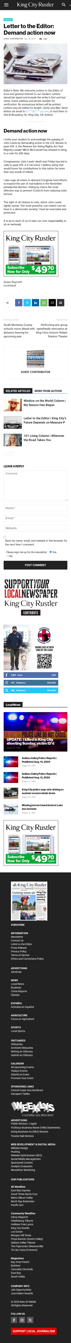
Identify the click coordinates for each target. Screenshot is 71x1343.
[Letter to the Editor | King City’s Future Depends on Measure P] (13, 422)
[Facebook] (18, 302)
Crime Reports (19, 991)
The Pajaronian (19, 1246)
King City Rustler (20, 1228)
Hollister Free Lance (22, 1224)
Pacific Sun (17, 1205)
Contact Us (17, 940)
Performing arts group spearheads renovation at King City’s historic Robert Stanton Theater (51, 330)
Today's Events (19, 1070)
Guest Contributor (13, 38)
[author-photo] (35, 359)
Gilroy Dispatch (19, 1217)
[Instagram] (22, 1320)
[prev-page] (6, 453)
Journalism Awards (22, 1293)
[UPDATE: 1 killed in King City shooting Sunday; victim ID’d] (35, 732)
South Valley (18, 1276)
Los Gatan (17, 1231)
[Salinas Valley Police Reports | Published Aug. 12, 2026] (11, 777)
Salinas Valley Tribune (23, 1242)
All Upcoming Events (22, 1067)
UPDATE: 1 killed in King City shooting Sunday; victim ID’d (30, 741)
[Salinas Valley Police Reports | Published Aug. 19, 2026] (11, 761)
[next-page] (11, 453)
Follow (51, 682)
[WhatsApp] (44, 302)
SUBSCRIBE (18, 924)
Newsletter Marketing (23, 1169)
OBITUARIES (18, 1040)
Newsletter (17, 936)
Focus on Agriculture (22, 1019)
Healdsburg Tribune (22, 1220)
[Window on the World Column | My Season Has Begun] (13, 405)
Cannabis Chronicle (22, 1269)
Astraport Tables (20, 1093)
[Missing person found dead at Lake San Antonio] (11, 808)
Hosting (15, 1151)
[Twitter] (27, 302)
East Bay (16, 1272)
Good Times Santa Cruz (24, 1194)
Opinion (8, 19)
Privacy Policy (19, 951)
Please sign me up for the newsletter (26, 552)
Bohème (15, 1265)
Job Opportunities (21, 1289)
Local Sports (18, 1031)
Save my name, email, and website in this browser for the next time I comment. (36, 542)
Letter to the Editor (21, 944)
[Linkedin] (35, 302)
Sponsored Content (22, 1162)
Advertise (16, 971)
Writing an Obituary (22, 1051)
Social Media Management (26, 1159)
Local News (17, 983)
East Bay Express (20, 1190)
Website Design (19, 1148)
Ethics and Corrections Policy (27, 958)
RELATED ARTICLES (18, 391)
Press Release (19, 947)
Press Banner (18, 1238)
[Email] (52, 302)
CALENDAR (17, 1063)
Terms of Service (20, 955)
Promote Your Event (22, 1078)
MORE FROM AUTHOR (48, 391)
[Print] (60, 302)
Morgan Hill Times (21, 1235)
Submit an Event (20, 1074)
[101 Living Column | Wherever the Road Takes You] (13, 440)
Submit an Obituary (22, 1055)
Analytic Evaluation (22, 1166)
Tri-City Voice (18, 1249)
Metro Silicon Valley (22, 1197)
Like (54, 675)
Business (16, 987)
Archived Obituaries (22, 1047)
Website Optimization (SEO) (26, 1155)
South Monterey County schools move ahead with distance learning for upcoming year (19, 330)
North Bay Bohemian (22, 1201)
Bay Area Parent (20, 1261)
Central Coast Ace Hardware (27, 1090)
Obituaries (17, 1044)
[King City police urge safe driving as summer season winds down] (11, 793)
